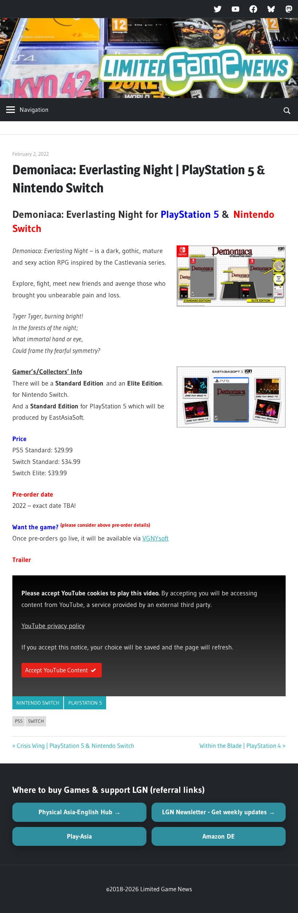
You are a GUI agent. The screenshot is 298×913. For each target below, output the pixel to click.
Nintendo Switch (37, 703)
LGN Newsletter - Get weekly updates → (218, 812)
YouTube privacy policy (53, 626)
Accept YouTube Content (56, 670)
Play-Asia (79, 836)
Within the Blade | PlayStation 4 (240, 745)
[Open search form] (287, 109)
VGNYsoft (155, 538)
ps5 (19, 721)
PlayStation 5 (85, 703)
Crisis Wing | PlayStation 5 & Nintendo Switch (75, 745)
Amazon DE (218, 836)
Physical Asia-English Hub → (80, 812)
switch (36, 721)
